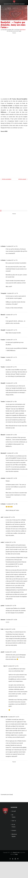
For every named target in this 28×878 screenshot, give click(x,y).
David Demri (22, 29)
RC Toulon (13, 816)
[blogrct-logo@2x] (14, 1)
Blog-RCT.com (16, 852)
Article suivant (22, 179)
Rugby (16, 854)
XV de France (13, 825)
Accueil (14, 811)
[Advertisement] (14, 49)
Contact (14, 830)
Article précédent (6, 179)
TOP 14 (14, 820)
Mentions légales (14, 835)
